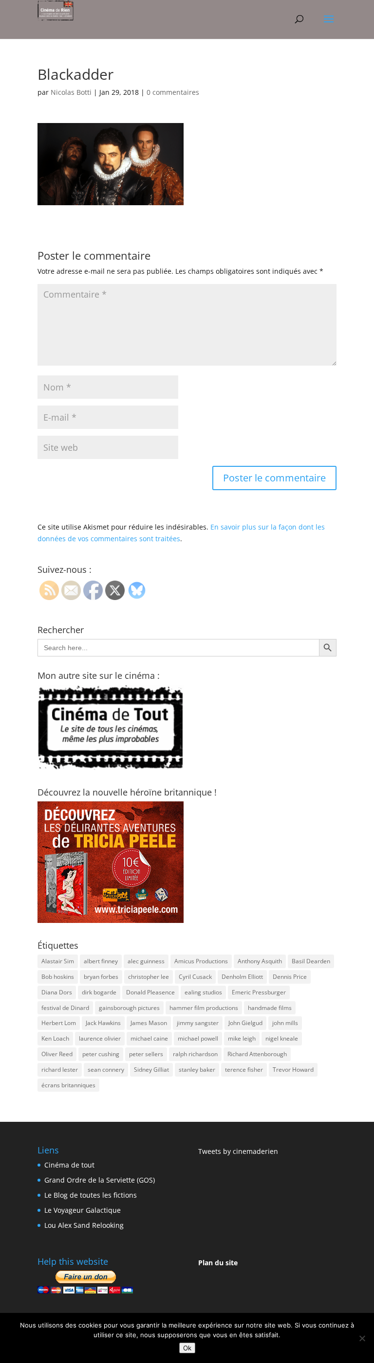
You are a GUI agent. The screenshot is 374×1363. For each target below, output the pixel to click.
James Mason (149, 1023)
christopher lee (148, 977)
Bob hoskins (57, 977)
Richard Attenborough (257, 1054)
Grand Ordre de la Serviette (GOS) (99, 1180)
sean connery (106, 1069)
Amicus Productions (201, 961)
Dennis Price (290, 977)
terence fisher (244, 1069)
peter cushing (100, 1054)
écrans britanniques (68, 1085)
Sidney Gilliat (151, 1069)
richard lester (59, 1069)
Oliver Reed (57, 1054)
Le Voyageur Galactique (82, 1210)
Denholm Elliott (242, 977)
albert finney (101, 961)
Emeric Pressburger (259, 992)
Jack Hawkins (103, 1023)
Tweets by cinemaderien (238, 1151)
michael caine (149, 1038)
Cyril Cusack (195, 977)
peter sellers (146, 1054)
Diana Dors (56, 992)
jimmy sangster (198, 1023)
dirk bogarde (99, 992)
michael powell (198, 1038)
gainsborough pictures (129, 1008)
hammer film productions (203, 1008)
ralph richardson (195, 1054)
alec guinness (146, 961)
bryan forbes (101, 977)
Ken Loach (55, 1038)
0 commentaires (173, 92)
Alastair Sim (57, 961)
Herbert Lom (58, 1023)
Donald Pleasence (150, 992)
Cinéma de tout (69, 1164)
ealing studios (203, 992)
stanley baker (197, 1069)
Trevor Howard (293, 1069)
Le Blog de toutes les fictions (90, 1195)
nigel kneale (281, 1038)
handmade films (270, 1008)
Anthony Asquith (260, 961)
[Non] (362, 1338)
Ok (187, 1348)
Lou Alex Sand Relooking (84, 1225)
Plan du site (218, 1262)
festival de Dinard (65, 1008)
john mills (285, 1023)
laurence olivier (100, 1038)
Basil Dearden (311, 961)
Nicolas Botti (71, 92)
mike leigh (242, 1038)
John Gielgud (245, 1023)
